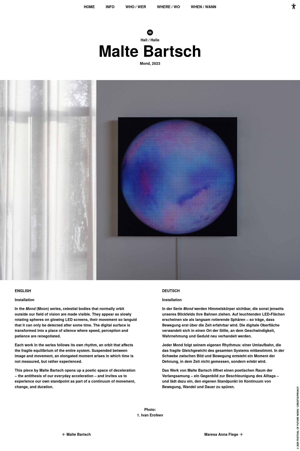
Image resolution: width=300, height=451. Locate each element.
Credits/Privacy (297, 396)
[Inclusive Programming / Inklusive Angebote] (294, 6)
